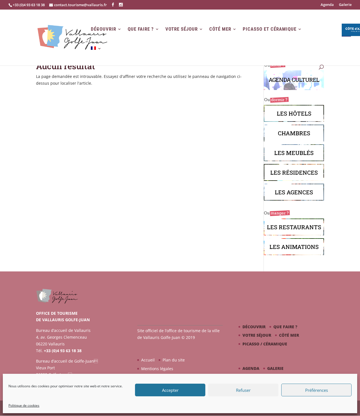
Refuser (243, 390)
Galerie (345, 5)
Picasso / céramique (264, 344)
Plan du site (174, 360)
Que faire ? (141, 29)
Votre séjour (181, 29)
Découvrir (103, 29)
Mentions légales (157, 368)
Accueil (148, 360)
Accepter (170, 390)
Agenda (327, 5)
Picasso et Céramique (269, 29)
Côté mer (220, 29)
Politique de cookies (23, 405)
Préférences (316, 390)
